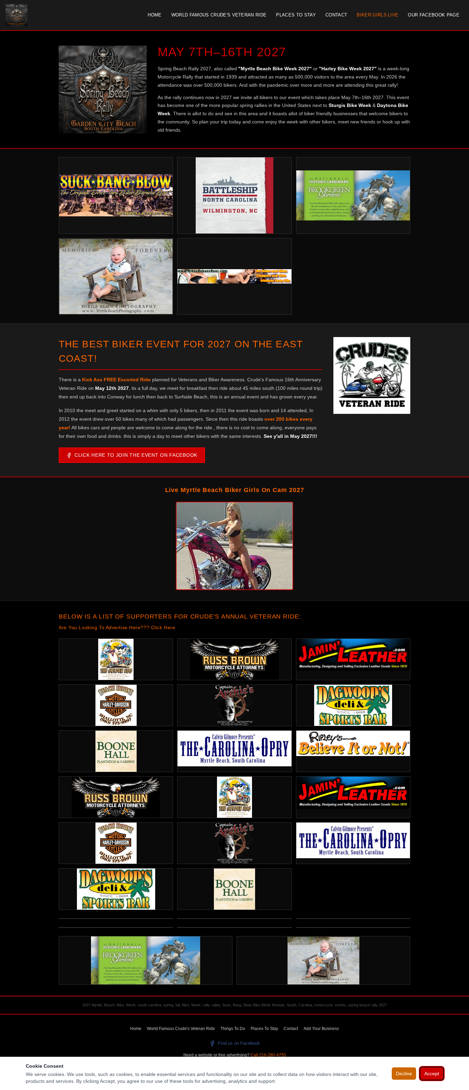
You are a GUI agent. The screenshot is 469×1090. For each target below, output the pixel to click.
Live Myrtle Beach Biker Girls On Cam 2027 (234, 490)
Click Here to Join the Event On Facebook (136, 455)
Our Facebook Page (433, 14)
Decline (404, 1073)
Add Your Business (321, 1028)
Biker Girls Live (377, 14)
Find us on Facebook (239, 1043)
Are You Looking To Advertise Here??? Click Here (117, 627)
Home (154, 14)
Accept (431, 1073)
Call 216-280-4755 (268, 1055)
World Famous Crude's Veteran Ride (219, 14)
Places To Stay (296, 14)
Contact (336, 14)
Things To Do (232, 1028)
